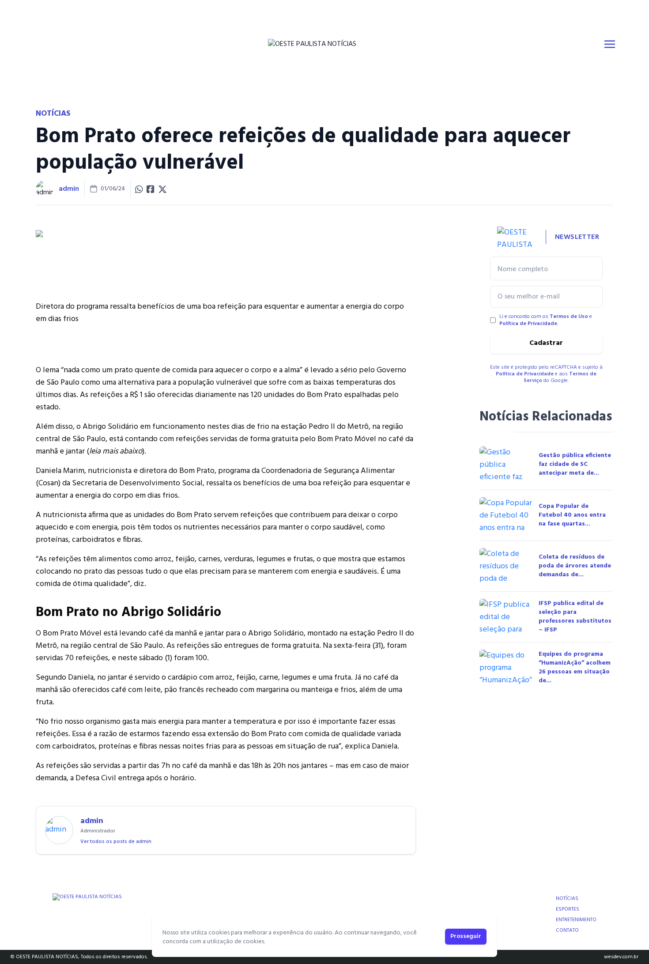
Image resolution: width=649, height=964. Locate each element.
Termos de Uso (569, 316)
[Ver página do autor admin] (44, 189)
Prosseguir (465, 936)
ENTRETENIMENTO (576, 919)
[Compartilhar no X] (162, 189)
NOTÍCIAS (567, 898)
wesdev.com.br (621, 957)
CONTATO (567, 930)
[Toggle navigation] (609, 44)
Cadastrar (546, 343)
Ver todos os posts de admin (115, 841)
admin (69, 189)
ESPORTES (567, 909)
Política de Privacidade (528, 323)
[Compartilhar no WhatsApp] (139, 189)
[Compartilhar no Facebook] (150, 189)
